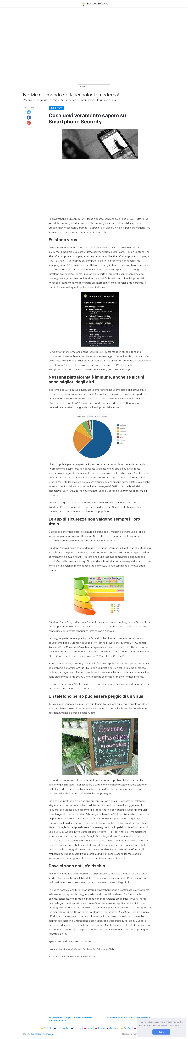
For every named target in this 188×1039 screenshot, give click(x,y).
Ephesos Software (97, 3)
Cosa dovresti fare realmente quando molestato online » (128, 1019)
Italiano (101, 1028)
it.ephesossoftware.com (42, 1034)
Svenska (77, 1028)
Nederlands (62, 1028)
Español (127, 1028)
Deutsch (47, 1028)
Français (114, 1028)
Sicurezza (56, 108)
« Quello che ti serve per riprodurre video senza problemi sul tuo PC (71, 1019)
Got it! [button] (161, 1032)
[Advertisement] (94, 29)
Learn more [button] (174, 1025)
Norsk (89, 1028)
